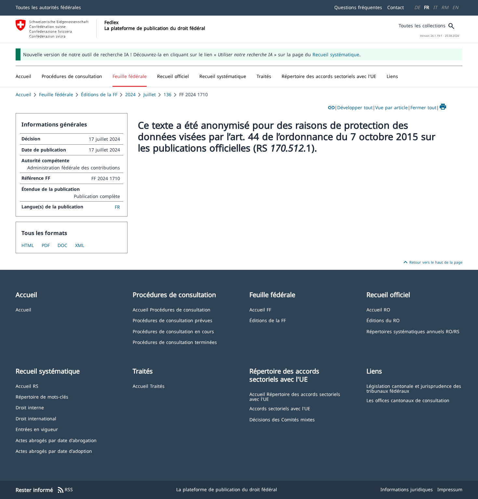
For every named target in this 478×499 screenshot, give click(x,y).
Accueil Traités (149, 385)
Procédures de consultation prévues (172, 320)
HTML (27, 245)
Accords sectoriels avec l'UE (279, 408)
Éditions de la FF (99, 94)
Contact (395, 7)
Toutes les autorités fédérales (48, 7)
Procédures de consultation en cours (173, 331)
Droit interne (30, 407)
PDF (46, 245)
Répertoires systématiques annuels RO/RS (412, 331)
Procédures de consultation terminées (175, 342)
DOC (62, 245)
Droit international (36, 418)
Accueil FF (260, 309)
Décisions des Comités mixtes (282, 419)
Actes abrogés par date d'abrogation (56, 440)
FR (426, 7)
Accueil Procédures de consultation (171, 309)
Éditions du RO (383, 320)
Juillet (149, 94)
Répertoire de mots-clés (42, 396)
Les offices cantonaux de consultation (407, 400)
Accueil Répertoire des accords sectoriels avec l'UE (294, 396)
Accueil (23, 94)
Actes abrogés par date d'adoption (54, 450)
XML (79, 245)
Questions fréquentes (358, 7)
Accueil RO (378, 309)
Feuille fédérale (56, 94)
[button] (71, 76)
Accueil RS (27, 385)
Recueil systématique (335, 54)
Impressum (449, 489)
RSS (65, 490)
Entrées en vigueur (37, 429)
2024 (130, 94)
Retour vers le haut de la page (432, 262)
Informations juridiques (406, 489)
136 (167, 94)
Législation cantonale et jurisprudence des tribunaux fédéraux (413, 388)
